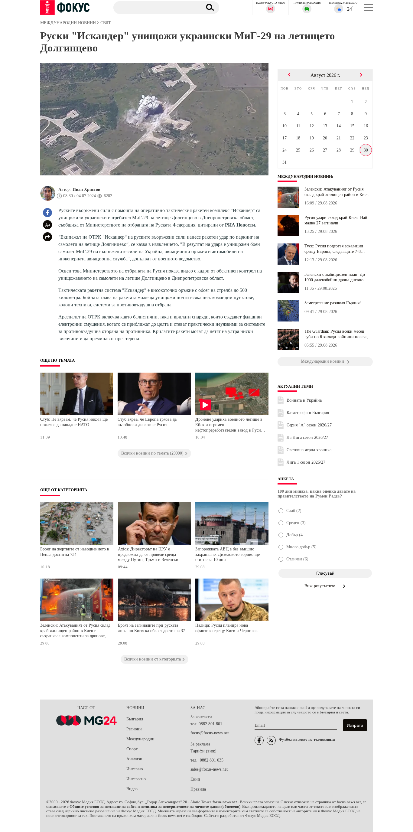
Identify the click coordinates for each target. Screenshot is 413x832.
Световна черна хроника (309, 450)
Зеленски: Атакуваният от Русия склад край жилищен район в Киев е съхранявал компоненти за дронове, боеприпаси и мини (75, 631)
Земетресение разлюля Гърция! (332, 303)
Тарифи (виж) (203, 751)
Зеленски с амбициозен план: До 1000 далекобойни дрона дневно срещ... (334, 277)
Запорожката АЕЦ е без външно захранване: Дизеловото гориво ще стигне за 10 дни (227, 554)
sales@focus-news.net (209, 769)
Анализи (134, 759)
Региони (134, 729)
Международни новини (305, 177)
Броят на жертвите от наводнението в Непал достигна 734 (74, 552)
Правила (198, 789)
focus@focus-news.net (209, 733)
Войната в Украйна (304, 400)
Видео (132, 789)
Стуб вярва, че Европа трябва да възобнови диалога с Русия (147, 422)
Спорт (132, 749)
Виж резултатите (320, 586)
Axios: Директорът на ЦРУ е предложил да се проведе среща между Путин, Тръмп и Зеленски (148, 554)
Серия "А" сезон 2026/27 (309, 425)
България (134, 719)
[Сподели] (47, 236)
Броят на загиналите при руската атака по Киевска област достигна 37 (151, 628)
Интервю (134, 769)
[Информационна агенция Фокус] (259, 740)
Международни (140, 739)
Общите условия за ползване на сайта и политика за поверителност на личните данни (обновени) (155, 806)
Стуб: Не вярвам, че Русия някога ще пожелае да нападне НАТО (74, 422)
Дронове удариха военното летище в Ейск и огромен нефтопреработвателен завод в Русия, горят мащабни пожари (229, 425)
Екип (195, 779)
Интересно (136, 779)
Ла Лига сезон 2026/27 (307, 437)
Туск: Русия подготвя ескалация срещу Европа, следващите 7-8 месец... (333, 249)
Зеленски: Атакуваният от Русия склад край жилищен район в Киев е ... (338, 192)
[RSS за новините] (271, 740)
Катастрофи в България (308, 412)
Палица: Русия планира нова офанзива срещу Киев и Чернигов (226, 628)
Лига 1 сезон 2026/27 (306, 462)
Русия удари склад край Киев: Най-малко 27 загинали (336, 220)
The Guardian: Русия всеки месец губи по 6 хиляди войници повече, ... (336, 334)
